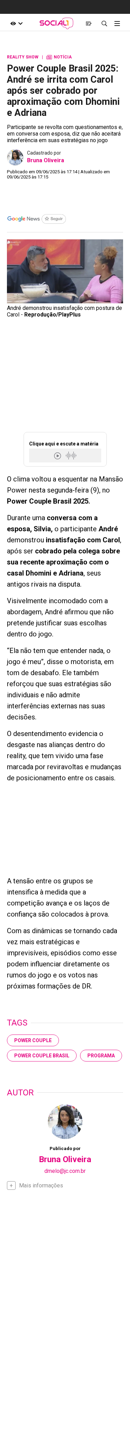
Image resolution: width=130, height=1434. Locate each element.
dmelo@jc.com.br (65, 1171)
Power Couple (33, 1040)
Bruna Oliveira (45, 160)
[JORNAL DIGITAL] (88, 23)
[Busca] (104, 23)
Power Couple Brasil (41, 1055)
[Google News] (36, 219)
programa (101, 1055)
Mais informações (41, 1185)
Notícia (59, 57)
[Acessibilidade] (16, 23)
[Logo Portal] (56, 23)
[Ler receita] (58, 455)
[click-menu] (117, 23)
